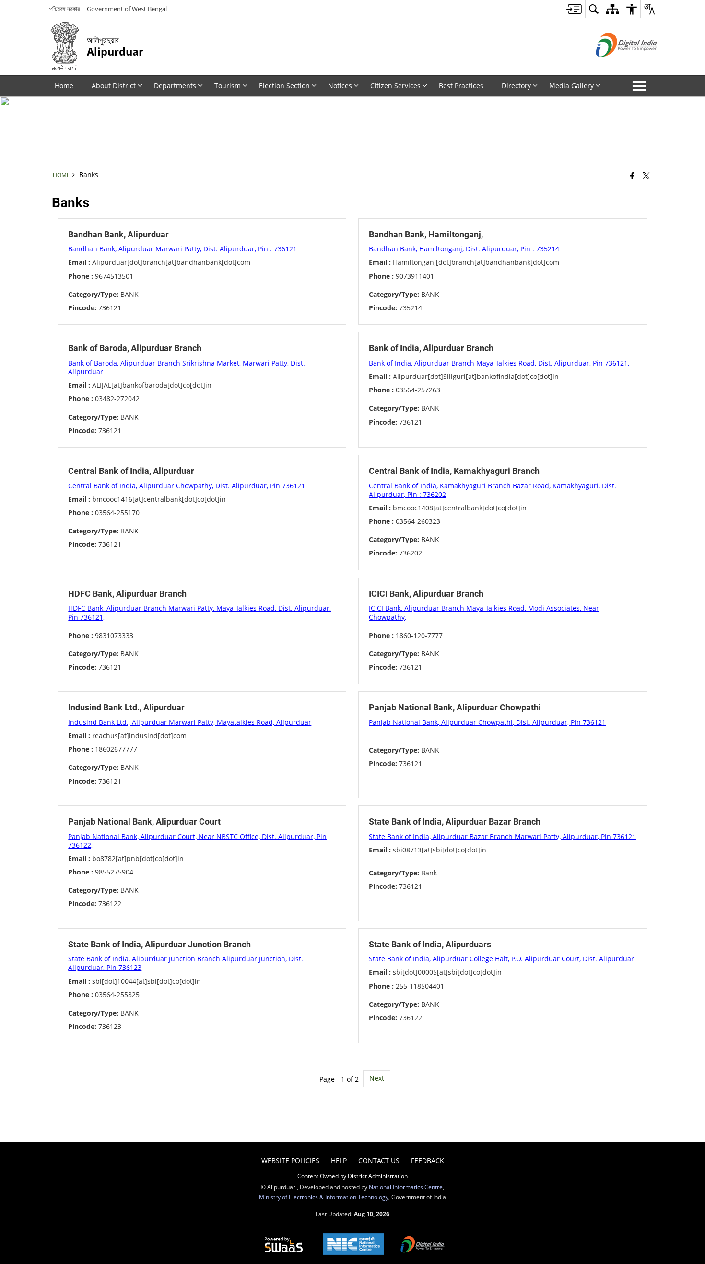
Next (376, 1078)
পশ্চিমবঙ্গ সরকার (64, 8)
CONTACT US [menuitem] (379, 1160)
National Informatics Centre (406, 1187)
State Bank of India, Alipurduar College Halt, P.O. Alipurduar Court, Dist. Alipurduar (501, 958)
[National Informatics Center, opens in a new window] (353, 1245)
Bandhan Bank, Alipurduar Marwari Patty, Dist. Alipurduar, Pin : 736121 (182, 248)
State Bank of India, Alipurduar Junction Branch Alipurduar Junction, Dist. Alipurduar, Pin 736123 (185, 963)
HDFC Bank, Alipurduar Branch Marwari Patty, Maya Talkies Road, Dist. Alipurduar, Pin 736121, (199, 612)
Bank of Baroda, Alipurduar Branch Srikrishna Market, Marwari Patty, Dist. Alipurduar (186, 367)
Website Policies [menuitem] (290, 1160)
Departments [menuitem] (175, 85)
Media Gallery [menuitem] (571, 85)
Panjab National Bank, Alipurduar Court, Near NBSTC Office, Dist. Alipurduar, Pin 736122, (197, 841)
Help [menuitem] (339, 1160)
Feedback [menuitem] (427, 1160)
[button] (641, 86)
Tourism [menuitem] (227, 85)
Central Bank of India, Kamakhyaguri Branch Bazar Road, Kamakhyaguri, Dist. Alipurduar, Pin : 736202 (492, 490)
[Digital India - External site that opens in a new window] (614, 65)
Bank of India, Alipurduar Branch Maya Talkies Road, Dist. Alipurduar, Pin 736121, (499, 362)
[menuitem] (574, 9)
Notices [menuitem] (340, 85)
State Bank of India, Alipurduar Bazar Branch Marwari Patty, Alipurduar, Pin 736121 (502, 836)
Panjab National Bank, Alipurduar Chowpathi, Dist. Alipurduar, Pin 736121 (487, 722)
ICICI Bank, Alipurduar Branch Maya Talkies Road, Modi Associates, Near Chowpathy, (484, 612)
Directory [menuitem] (516, 85)
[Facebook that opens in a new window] (632, 175)
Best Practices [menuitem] (461, 85)
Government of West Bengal (127, 8)
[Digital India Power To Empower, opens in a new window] (422, 1245)
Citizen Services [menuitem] (395, 85)
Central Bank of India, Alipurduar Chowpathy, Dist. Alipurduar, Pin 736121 (186, 485)
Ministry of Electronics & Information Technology (323, 1197)
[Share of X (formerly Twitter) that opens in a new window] (646, 175)
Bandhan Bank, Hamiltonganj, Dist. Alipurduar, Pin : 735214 (464, 248)
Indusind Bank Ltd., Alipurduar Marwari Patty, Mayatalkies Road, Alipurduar (189, 722)
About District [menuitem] (114, 85)
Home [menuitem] (64, 85)
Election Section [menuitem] (284, 85)
